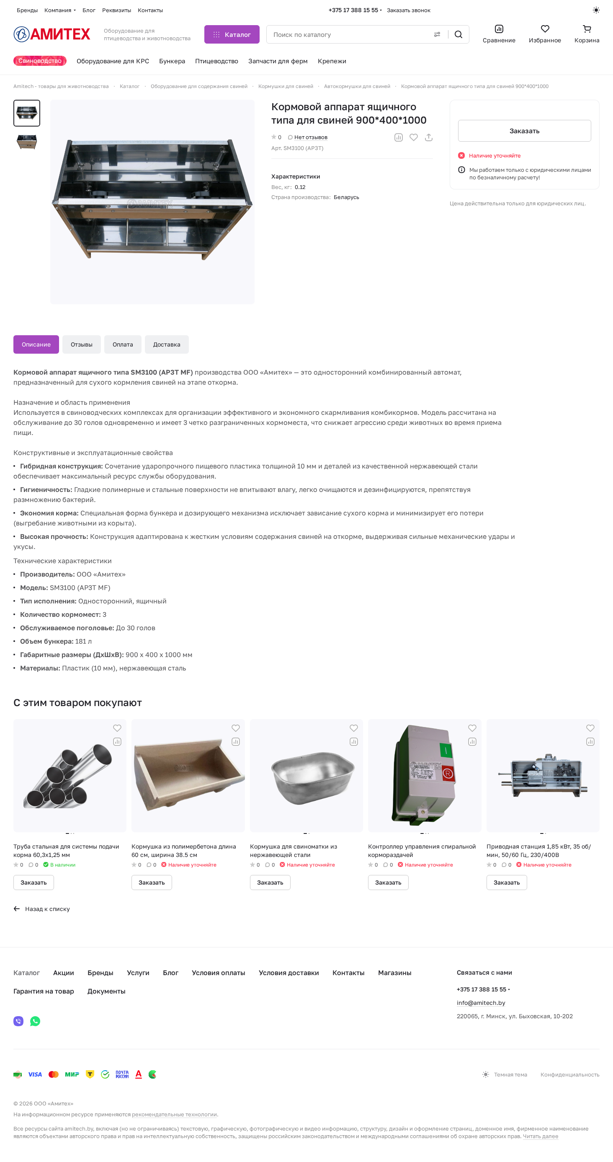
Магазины (395, 972)
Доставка (166, 344)
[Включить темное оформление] (596, 10)
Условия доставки (289, 972)
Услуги (138, 972)
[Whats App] (35, 1021)
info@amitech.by (481, 1002)
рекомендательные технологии (174, 1114)
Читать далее (541, 1136)
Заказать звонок (408, 10)
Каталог (26, 972)
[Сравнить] (398, 137)
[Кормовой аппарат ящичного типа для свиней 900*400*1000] (152, 202)
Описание (36, 344)
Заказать (525, 131)
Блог (170, 972)
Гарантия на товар (43, 991)
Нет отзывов (310, 137)
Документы (107, 991)
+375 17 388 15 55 (353, 9)
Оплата (123, 344)
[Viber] (18, 1021)
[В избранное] (414, 137)
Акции (63, 972)
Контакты (348, 972)
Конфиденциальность (570, 1074)
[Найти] (458, 34)
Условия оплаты (218, 972)
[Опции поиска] (437, 34)
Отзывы (82, 344)
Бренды (100, 972)
